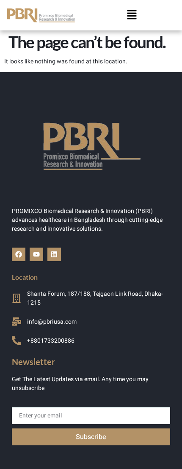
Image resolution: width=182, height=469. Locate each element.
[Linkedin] (54, 254)
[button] (132, 15)
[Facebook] (18, 254)
